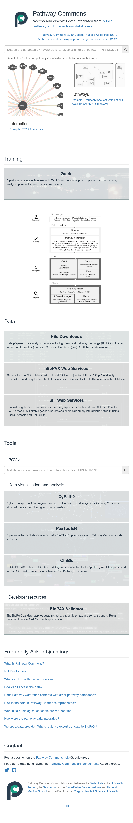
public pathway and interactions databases (73, 23)
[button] (66, 663)
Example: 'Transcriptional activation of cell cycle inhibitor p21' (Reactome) (97, 102)
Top (66, 806)
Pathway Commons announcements (74, 763)
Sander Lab (50, 787)
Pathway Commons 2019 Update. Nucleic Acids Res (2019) (80, 34)
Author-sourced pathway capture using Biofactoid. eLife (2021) (78, 39)
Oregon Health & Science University (96, 791)
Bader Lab (96, 783)
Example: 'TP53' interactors (26, 129)
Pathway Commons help (53, 757)
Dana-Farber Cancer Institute (83, 787)
